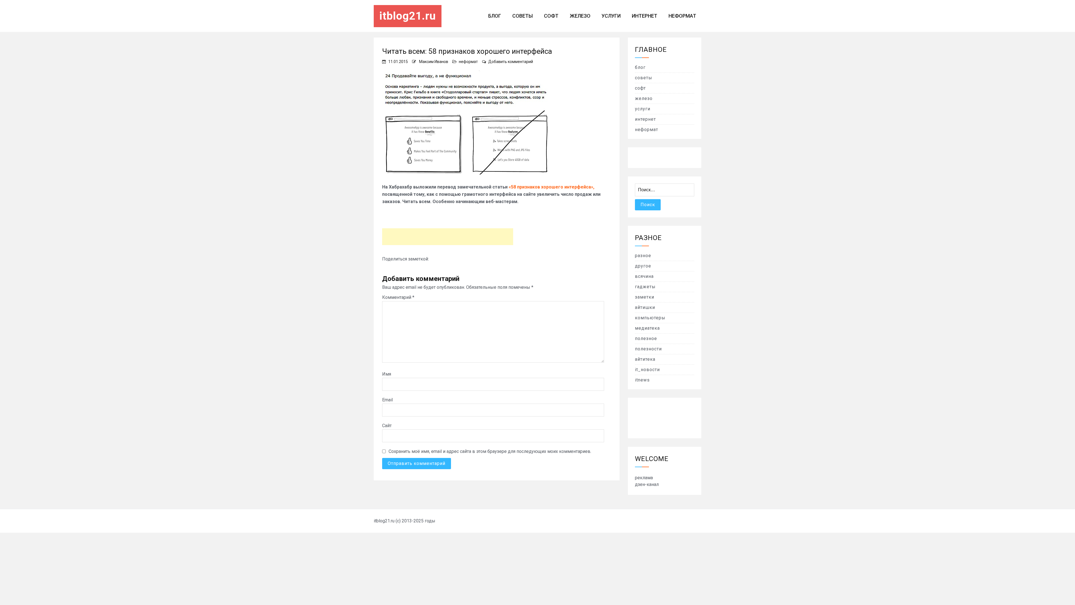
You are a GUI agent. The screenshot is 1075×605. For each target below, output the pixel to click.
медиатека (647, 328)
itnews (642, 380)
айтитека (645, 359)
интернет (644, 16)
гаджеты (645, 286)
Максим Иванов (433, 61)
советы (522, 16)
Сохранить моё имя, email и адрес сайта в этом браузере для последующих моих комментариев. (490, 451)
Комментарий (398, 297)
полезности (648, 349)
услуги (611, 16)
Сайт (387, 425)
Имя (386, 374)
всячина (644, 276)
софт (551, 16)
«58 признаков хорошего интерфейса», (551, 187)
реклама (644, 477)
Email (387, 399)
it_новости (647, 369)
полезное (646, 338)
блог (494, 16)
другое (643, 266)
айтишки (645, 307)
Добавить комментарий (510, 61)
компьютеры (650, 317)
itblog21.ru (407, 16)
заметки (644, 297)
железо (580, 16)
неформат (682, 16)
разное (643, 255)
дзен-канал (647, 484)
